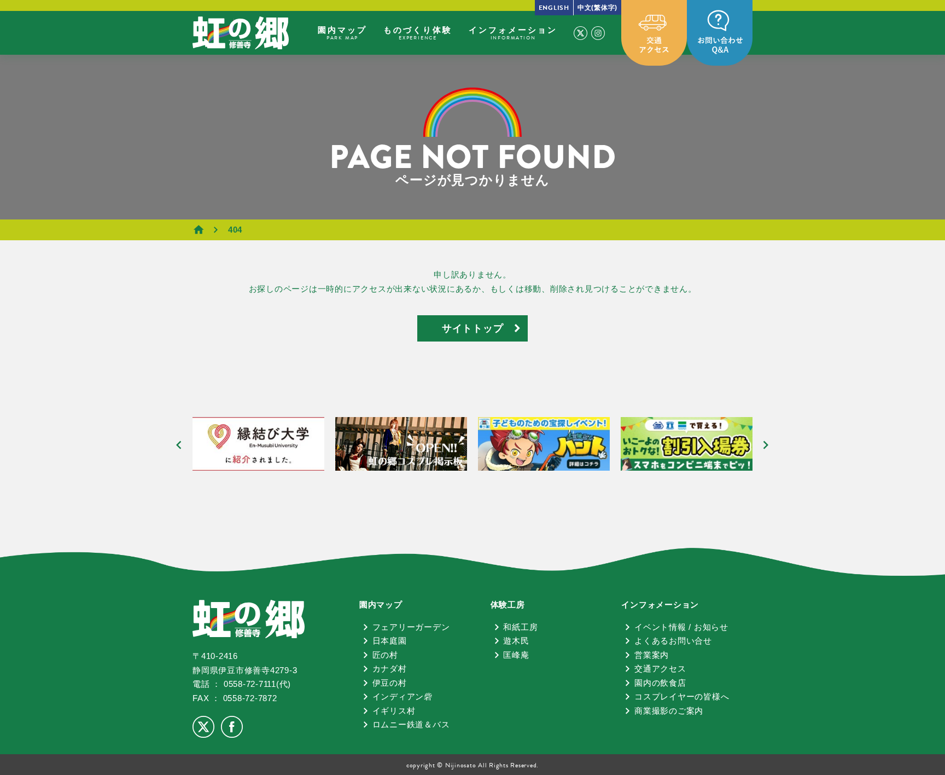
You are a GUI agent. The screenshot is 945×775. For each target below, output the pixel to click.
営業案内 (651, 655)
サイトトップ (473, 328)
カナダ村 (389, 668)
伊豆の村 (389, 682)
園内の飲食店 (660, 682)
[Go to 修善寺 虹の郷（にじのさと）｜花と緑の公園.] (207, 229)
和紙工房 (520, 627)
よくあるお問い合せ (673, 640)
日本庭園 (389, 640)
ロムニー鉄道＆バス (411, 724)
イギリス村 (394, 710)
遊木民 (516, 640)
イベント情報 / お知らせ (681, 627)
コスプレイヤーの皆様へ (681, 696)
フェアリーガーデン (411, 627)
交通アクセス (660, 668)
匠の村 (385, 655)
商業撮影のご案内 (668, 710)
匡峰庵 (516, 655)
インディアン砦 (402, 696)
